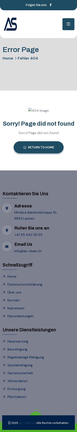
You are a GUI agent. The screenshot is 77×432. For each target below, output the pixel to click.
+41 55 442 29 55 (28, 234)
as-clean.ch (27, 423)
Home (8, 58)
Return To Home (41, 147)
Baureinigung (17, 349)
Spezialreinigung (20, 365)
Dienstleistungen (20, 316)
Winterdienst (17, 381)
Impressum (15, 308)
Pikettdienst (16, 397)
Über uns (14, 292)
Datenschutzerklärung (24, 284)
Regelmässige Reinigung (25, 357)
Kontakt (13, 300)
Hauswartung (17, 341)
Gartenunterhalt (20, 373)
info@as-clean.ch (27, 251)
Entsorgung (16, 389)
